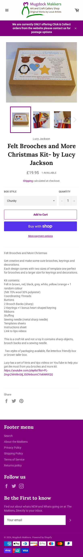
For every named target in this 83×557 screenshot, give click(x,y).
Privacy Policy (12, 447)
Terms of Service (14, 459)
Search (8, 435)
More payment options (40, 236)
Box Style (10, 191)
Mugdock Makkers (21, 537)
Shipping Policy (13, 453)
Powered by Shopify (42, 537)
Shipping (28, 180)
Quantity (64, 191)
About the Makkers (16, 441)
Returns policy (13, 465)
